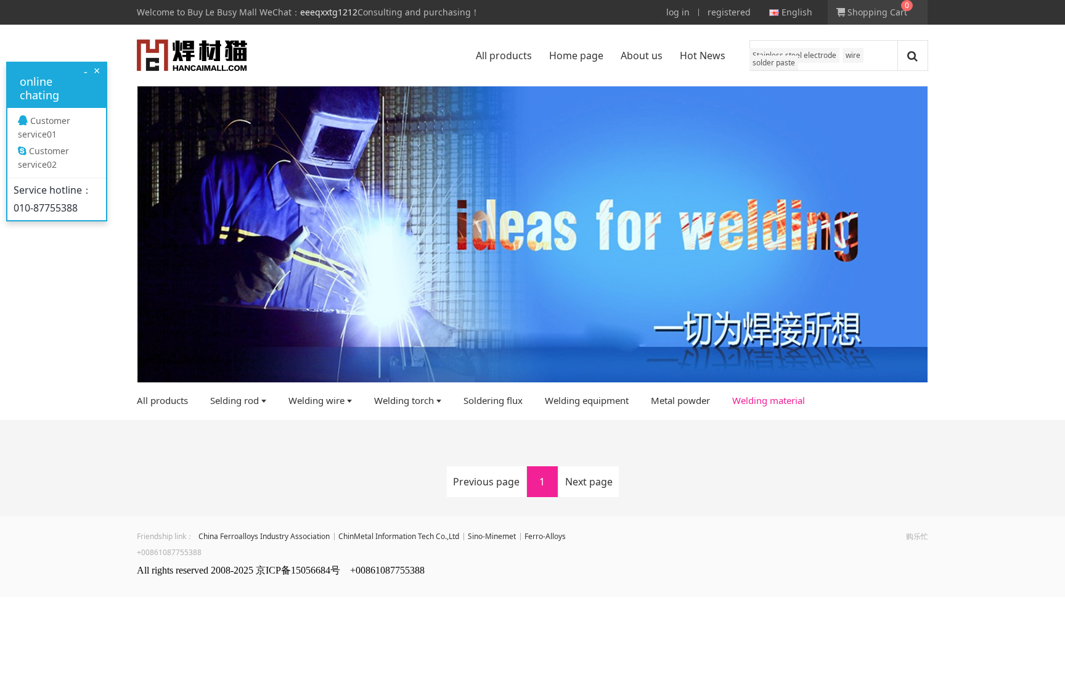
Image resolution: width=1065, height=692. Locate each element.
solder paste (774, 62)
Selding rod (234, 400)
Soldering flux (493, 400)
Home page (576, 55)
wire (853, 55)
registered (729, 12)
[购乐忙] (192, 55)
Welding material (768, 400)
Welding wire (316, 400)
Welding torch (404, 400)
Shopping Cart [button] (876, 12)
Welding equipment (587, 400)
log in (678, 12)
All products (504, 55)
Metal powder (680, 400)
